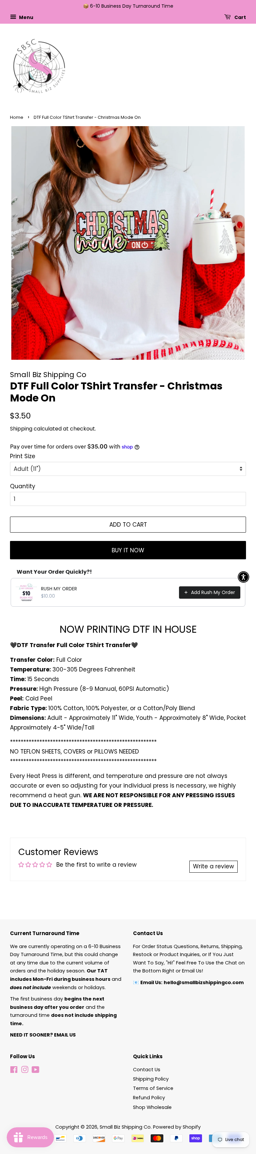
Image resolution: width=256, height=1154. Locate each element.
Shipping (21, 428)
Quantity (22, 486)
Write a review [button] (213, 866)
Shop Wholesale (152, 1107)
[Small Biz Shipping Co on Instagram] (24, 1071)
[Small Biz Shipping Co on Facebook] (14, 1071)
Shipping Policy (151, 1079)
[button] (243, 577)
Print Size (22, 456)
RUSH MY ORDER (59, 588)
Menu (25, 17)
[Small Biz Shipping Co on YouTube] (35, 1071)
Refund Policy (149, 1097)
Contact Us (146, 1069)
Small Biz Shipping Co (125, 1127)
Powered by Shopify (177, 1127)
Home (16, 117)
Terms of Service (153, 1088)
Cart (239, 17)
